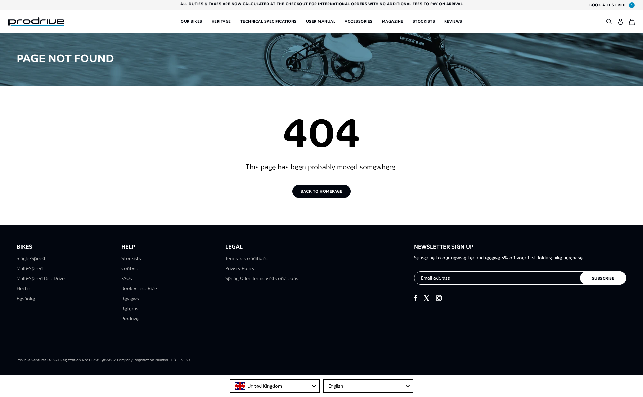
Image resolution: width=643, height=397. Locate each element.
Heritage (221, 21)
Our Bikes (191, 21)
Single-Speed (31, 258)
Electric (24, 288)
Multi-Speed (30, 268)
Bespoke (26, 298)
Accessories (359, 21)
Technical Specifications (268, 21)
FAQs (126, 278)
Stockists (424, 21)
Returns (129, 308)
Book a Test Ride (139, 288)
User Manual (321, 21)
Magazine (392, 21)
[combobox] (275, 386)
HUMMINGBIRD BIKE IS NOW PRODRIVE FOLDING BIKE (321, 5)
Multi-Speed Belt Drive (41, 278)
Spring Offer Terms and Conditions (261, 278)
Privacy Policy (239, 268)
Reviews (453, 21)
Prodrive (130, 318)
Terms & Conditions (246, 258)
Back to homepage (321, 191)
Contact (129, 268)
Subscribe (603, 278)
